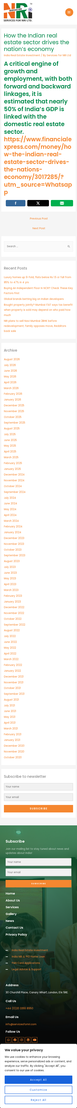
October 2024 (13, 486)
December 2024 (14, 474)
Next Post (39, 228)
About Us (13, 900)
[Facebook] (15, 1040)
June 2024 (10, 503)
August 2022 (12, 630)
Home (10, 893)
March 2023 (11, 590)
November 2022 (14, 613)
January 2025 (12, 469)
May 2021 (9, 717)
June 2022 (10, 642)
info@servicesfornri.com (21, 1024)
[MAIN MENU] (69, 12)
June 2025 (10, 440)
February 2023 (13, 596)
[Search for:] (38, 246)
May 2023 (10, 578)
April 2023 (10, 584)
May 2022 (10, 648)
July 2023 (10, 567)
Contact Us (14, 927)
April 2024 (10, 515)
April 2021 (10, 723)
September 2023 (14, 555)
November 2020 (14, 751)
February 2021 (12, 734)
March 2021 (11, 728)
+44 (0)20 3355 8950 (19, 1008)
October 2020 (13, 757)
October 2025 (12, 417)
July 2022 (10, 636)
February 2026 (13, 394)
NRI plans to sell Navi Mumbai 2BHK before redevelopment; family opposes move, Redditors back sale (35, 326)
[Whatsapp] (8, 1040)
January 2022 (12, 671)
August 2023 (12, 561)
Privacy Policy (16, 934)
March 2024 (11, 521)
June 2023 (10, 573)
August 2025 (12, 428)
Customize (38, 1090)
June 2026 (10, 371)
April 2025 (10, 451)
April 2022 (10, 653)
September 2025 (14, 422)
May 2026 (10, 376)
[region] (38, 1076)
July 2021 (9, 705)
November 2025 (14, 411)
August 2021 (11, 699)
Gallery (11, 914)
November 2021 (13, 682)
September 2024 (15, 492)
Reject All (38, 1100)
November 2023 (14, 544)
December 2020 (14, 746)
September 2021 (14, 694)
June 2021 (10, 711)
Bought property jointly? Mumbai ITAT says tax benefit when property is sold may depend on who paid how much (38, 310)
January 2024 (12, 532)
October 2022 (12, 619)
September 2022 (14, 625)
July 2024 (10, 498)
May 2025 (10, 446)
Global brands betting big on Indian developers (34, 299)
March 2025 (11, 457)
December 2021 (14, 676)
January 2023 (12, 601)
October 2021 (12, 688)
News (10, 921)
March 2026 (11, 388)
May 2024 (10, 509)
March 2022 (11, 659)
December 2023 (14, 538)
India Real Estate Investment (22, 55)
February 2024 (13, 526)
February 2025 (13, 463)
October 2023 (12, 550)
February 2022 (13, 665)
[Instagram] (21, 1040)
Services (12, 907)
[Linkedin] (28, 1040)
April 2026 (10, 382)
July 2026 (10, 365)
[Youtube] (34, 1040)
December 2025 (14, 405)
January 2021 (12, 740)
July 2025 (10, 434)
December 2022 (14, 607)
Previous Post (39, 218)
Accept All (38, 1080)
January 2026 (12, 399)
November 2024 (14, 480)
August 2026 (12, 359)
